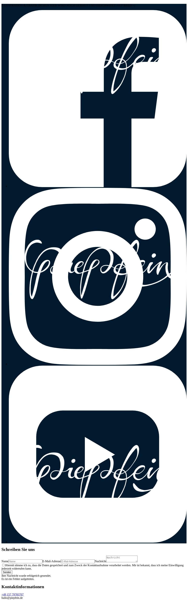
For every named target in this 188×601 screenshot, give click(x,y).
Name (4, 561)
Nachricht (100, 561)
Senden (7, 572)
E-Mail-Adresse (51, 561)
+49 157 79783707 (12, 594)
